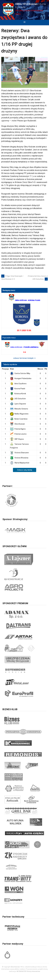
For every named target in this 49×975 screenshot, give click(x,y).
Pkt (45, 369)
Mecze (40, 369)
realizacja (12, 971)
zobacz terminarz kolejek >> (24, 358)
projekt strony (42, 969)
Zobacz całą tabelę (24, 470)
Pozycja (5, 369)
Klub (12, 369)
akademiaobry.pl (30, 967)
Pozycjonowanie (31, 969)
